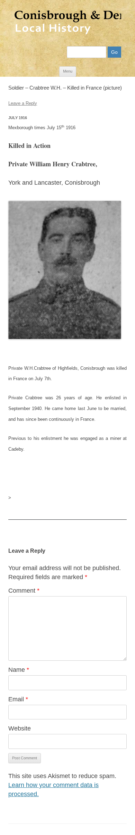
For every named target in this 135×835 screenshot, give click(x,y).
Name (18, 669)
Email (18, 699)
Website (19, 728)
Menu (67, 71)
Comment (23, 590)
